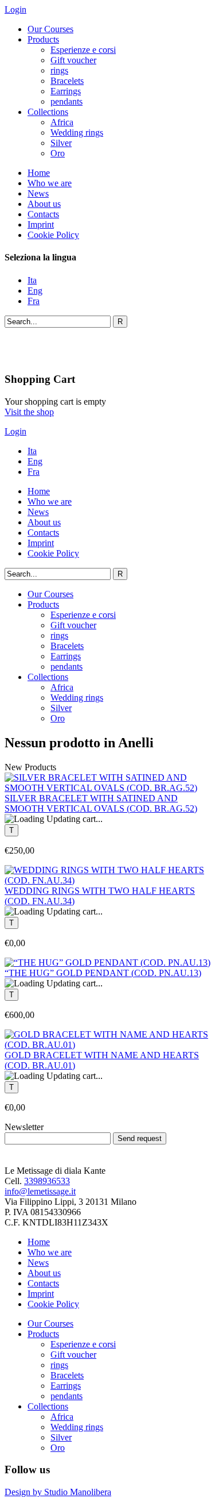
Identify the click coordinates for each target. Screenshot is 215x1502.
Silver (61, 143)
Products (43, 39)
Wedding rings (76, 132)
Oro (57, 153)
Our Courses (50, 29)
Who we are (50, 183)
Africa (61, 122)
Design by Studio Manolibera (58, 1492)
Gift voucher (73, 60)
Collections (48, 112)
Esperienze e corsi (83, 50)
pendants (66, 101)
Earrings (65, 91)
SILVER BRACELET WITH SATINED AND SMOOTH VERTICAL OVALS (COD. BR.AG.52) (101, 803)
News (38, 193)
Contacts (43, 214)
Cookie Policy (53, 235)
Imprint (41, 224)
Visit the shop (29, 412)
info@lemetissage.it (40, 1191)
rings (59, 70)
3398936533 (47, 1181)
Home (39, 173)
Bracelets (67, 81)
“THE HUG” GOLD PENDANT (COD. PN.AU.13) (103, 973)
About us (44, 204)
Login (15, 9)
